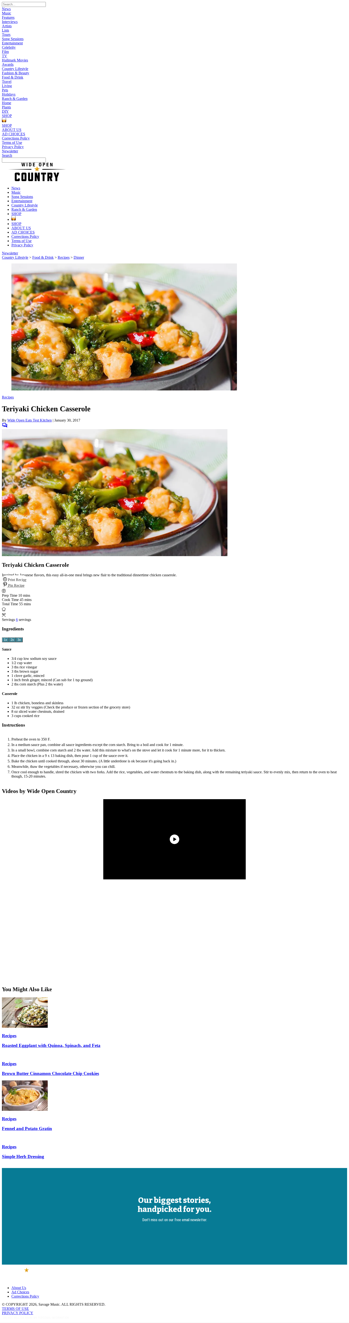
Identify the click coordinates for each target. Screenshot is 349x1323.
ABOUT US (11, 130)
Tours (6, 35)
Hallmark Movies (15, 60)
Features (8, 17)
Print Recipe (16, 580)
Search (7, 155)
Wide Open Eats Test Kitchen (29, 420)
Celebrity (9, 47)
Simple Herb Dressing (23, 1156)
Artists (7, 26)
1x (5, 640)
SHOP (7, 116)
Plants (6, 107)
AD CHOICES (13, 134)
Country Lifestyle (15, 69)
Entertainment (12, 43)
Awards (8, 64)
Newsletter (10, 151)
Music (6, 13)
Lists (5, 30)
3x (19, 640)
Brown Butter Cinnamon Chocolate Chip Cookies (50, 1073)
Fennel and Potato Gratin (27, 1128)
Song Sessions (13, 39)
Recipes (64, 257)
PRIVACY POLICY (17, 1313)
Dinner (79, 257)
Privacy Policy (13, 147)
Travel (6, 82)
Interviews (10, 22)
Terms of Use (12, 143)
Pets (5, 90)
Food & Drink (12, 77)
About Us (18, 1288)
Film (5, 52)
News (6, 9)
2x (12, 640)
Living (7, 86)
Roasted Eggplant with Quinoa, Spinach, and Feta (51, 1045)
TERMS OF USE (15, 1309)
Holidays (8, 94)
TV (4, 56)
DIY (5, 111)
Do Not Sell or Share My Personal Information (36, 1317)
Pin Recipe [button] (15, 585)
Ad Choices (20, 1292)
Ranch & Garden (15, 99)
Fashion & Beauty (15, 73)
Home (6, 103)
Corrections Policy (16, 138)
